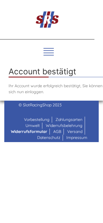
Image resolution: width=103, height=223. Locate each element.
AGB (57, 131)
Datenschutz (48, 137)
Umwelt (32, 125)
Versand (74, 131)
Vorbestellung (36, 119)
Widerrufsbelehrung (64, 125)
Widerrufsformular (29, 131)
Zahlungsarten (69, 119)
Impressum (76, 137)
